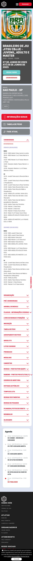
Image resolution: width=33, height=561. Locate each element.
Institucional (6, 505)
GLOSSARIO (8, 420)
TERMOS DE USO (6, 508)
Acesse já (25, 4)
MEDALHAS (7, 357)
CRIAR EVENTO (5, 530)
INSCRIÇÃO (8, 323)
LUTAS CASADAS (9, 346)
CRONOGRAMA (11, 78)
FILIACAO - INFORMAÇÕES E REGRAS (16, 312)
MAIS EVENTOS (5, 520)
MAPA (6, 106)
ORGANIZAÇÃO (9, 295)
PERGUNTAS (4, 542)
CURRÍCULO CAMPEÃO (7, 523)
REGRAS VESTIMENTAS (12, 397)
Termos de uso (25, 556)
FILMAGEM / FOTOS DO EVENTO (14, 408)
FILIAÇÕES (4, 532)
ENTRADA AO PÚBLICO (11, 386)
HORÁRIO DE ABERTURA (12, 380)
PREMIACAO (8, 352)
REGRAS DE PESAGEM (11, 403)
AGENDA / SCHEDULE (11, 306)
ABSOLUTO (8, 340)
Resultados (11, 72)
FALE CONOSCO (6, 539)
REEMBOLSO (8, 414)
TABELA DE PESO (9, 329)
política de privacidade (13, 556)
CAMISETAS (8, 363)
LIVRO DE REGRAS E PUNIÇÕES (14, 318)
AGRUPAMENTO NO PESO (12, 335)
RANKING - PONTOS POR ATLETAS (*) (16, 374)
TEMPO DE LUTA (9, 391)
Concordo (16, 559)
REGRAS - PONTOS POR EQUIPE (15, 369)
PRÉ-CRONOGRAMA (10, 301)
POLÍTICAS (4, 511)
